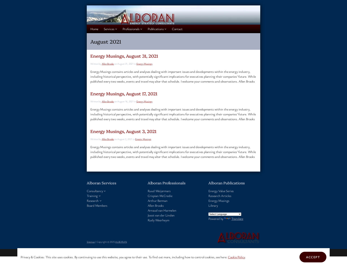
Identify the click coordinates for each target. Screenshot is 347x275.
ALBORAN (121, 241)
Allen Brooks (108, 63)
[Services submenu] (116, 29)
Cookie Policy (236, 257)
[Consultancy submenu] (105, 191)
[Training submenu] (100, 196)
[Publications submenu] (165, 29)
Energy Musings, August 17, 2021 (123, 93)
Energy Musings (144, 63)
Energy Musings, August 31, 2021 (124, 55)
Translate (237, 218)
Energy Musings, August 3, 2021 (123, 131)
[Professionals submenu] (141, 29)
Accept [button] (313, 257)
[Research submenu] (101, 201)
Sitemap (91, 241)
